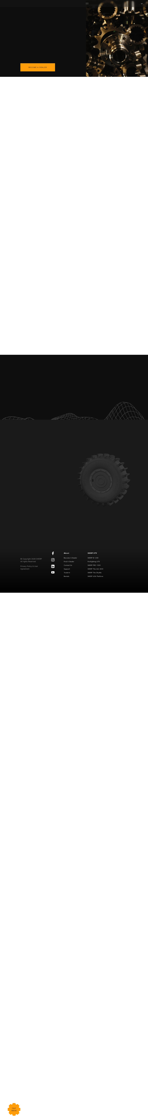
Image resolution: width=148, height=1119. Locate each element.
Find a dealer (69, 562)
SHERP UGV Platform (95, 576)
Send (74, 514)
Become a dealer (38, 67)
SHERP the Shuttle (95, 573)
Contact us (68, 565)
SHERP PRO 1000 (94, 565)
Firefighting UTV (94, 562)
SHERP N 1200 (93, 558)
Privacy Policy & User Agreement (29, 567)
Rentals (66, 576)
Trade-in (67, 573)
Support (67, 569)
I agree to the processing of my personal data (50, 506)
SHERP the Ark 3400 (95, 569)
